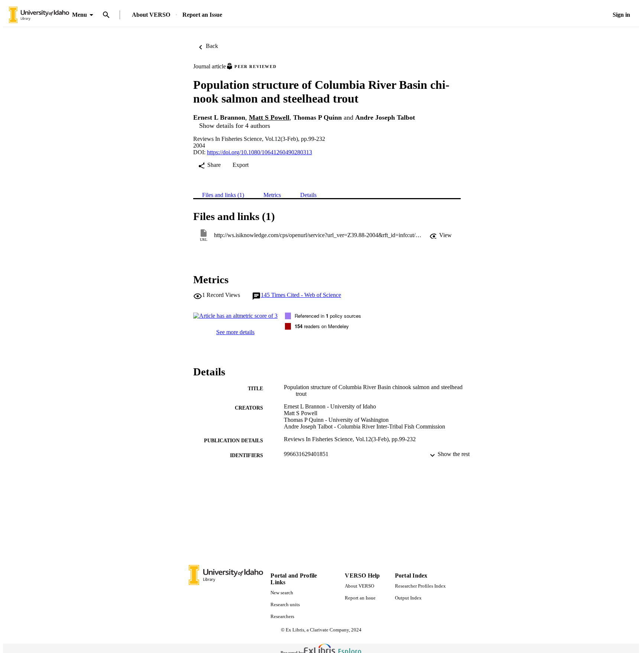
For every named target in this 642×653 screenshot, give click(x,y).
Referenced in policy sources (328, 315)
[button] (441, 235)
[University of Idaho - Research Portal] (39, 15)
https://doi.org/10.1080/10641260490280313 (259, 152)
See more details (235, 332)
